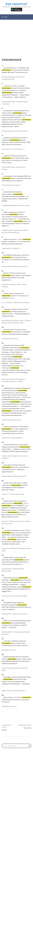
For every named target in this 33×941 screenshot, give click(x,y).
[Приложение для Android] (16, 9)
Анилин (4, 730)
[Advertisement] (16, 41)
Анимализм (27, 728)
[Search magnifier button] (29, 746)
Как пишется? (17, 4)
